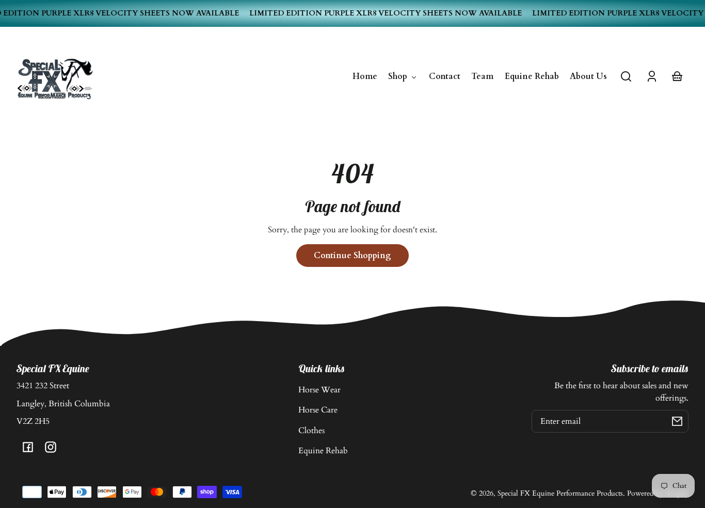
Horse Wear (319, 389)
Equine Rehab (323, 450)
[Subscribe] (677, 421)
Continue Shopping (352, 255)
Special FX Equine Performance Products (560, 493)
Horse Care (318, 410)
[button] (626, 76)
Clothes (311, 430)
